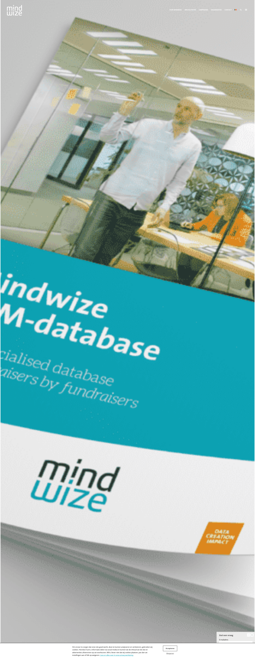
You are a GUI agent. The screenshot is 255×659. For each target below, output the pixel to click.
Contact (228, 10)
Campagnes (203, 10)
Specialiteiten (190, 10)
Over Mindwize (175, 10)
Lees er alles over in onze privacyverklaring (116, 655)
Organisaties (216, 10)
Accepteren (170, 648)
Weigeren (170, 653)
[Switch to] (236, 10)
